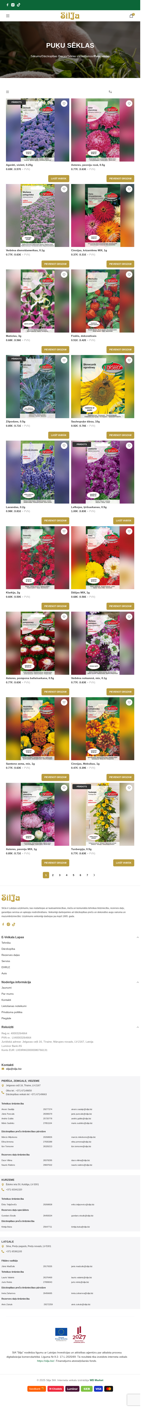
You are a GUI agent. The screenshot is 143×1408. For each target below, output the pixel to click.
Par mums (7, 993)
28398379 (47, 1114)
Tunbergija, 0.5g (81, 849)
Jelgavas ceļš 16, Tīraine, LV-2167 (23, 1085)
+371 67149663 (39, 1094)
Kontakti (6, 999)
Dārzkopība (8, 948)
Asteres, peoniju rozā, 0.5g (88, 164)
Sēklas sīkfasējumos (80, 56)
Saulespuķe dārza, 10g (85, 421)
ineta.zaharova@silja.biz (82, 1293)
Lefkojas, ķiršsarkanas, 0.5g (89, 507)
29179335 (47, 1266)
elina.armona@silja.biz (81, 1142)
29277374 (47, 1109)
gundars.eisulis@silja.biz (82, 1216)
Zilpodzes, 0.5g (15, 421)
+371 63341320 (14, 1189)
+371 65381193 (14, 1251)
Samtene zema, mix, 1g (20, 763)
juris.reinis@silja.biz (80, 1282)
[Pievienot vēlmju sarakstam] (64, 103)
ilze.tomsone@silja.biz (81, 1146)
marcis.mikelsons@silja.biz (83, 1137)
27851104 (47, 1123)
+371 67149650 (24, 1090)
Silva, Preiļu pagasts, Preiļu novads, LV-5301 (28, 1246)
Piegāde (6, 1018)
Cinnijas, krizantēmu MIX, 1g (89, 250)
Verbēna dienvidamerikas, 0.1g (25, 250)
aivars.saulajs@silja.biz (81, 1109)
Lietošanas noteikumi (13, 1006)
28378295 (47, 1160)
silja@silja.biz (14, 1068)
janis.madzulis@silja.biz (82, 1266)
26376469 (47, 1277)
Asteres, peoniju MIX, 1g (21, 849)
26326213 (47, 1146)
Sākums (36, 56)
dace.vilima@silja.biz (80, 1160)
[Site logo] (70, 15)
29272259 (48, 1304)
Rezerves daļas (10, 954)
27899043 (47, 1282)
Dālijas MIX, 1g (80, 592)
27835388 (47, 1142)
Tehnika (6, 942)
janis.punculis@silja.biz (81, 1114)
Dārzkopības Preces (54, 56)
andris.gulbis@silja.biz (81, 1118)
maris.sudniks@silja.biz (82, 1123)
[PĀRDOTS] (37, 129)
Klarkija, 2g (13, 592)
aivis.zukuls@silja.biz (80, 1304)
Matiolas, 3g (13, 335)
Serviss (5, 961)
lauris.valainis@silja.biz (81, 1277)
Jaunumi (6, 987)
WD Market (96, 1380)
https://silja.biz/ (45, 1360)
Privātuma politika (11, 1012)
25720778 (47, 1118)
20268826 (47, 1137)
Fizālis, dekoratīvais (83, 335)
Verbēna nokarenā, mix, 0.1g (89, 678)
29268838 (47, 1204)
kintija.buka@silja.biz (80, 1227)
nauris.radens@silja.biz (81, 1165)
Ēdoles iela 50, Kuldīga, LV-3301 (22, 1184)
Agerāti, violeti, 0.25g (19, 164)
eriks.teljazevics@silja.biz (82, 1204)
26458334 (47, 1216)
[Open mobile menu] (8, 15)
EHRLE (5, 967)
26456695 (47, 1293)
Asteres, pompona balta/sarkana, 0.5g (30, 678)
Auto (4, 973)
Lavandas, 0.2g (15, 507)
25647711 (47, 1227)
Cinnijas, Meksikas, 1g (85, 763)
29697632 (47, 1165)
